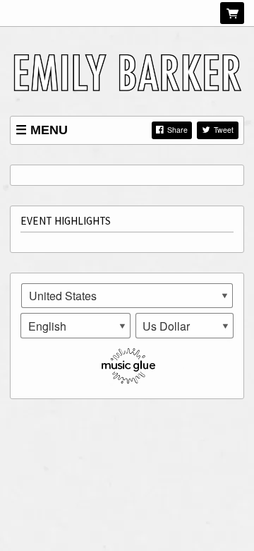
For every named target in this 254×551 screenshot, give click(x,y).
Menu (49, 130)
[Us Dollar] (184, 325)
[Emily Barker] (127, 71)
